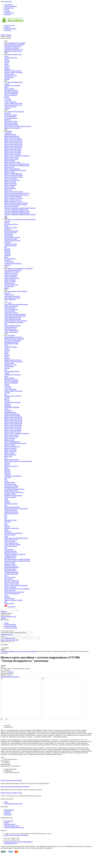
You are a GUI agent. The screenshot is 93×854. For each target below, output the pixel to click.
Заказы (6, 623)
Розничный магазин (10, 6)
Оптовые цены (9, 8)
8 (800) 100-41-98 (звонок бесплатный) (16, 835)
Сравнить (10, 672)
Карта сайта (8, 814)
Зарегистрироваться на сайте (10, 640)
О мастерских (8, 4)
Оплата (6, 9)
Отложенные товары (10, 628)
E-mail (3, 636)
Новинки (7, 27)
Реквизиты (7, 811)
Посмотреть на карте (10, 843)
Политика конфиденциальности (14, 827)
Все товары (7, 30)
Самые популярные (10, 28)
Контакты (7, 14)
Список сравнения (10, 624)
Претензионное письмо (11, 825)
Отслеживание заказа (7, 632)
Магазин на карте (9, 824)
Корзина (3, 616)
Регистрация (9, 634)
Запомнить (6, 648)
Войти (3, 634)
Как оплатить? (8, 821)
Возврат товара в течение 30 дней (11, 792)
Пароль (3, 638)
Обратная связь (9, 13)
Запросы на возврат (10, 626)
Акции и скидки (9, 25)
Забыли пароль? (10, 638)
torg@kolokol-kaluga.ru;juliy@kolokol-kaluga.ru (18, 841)
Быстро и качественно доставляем (11, 780)
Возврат (6, 822)
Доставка (7, 11)
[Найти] (18, 610)
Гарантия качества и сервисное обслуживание (15, 786)
